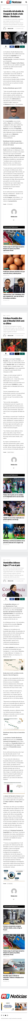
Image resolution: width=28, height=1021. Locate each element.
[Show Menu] (1, 2)
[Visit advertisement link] (14, 1006)
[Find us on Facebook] (1, 1015)
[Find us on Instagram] (7, 1015)
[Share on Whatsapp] (22, 47)
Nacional (8, 8)
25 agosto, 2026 (6, 498)
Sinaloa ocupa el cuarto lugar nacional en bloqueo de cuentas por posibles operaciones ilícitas (13, 248)
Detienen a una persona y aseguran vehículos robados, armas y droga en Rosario (12, 927)
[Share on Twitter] (17, 47)
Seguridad (6, 923)
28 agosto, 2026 (6, 252)
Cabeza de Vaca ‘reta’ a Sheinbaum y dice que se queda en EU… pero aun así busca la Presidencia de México (13, 296)
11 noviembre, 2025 (19, 28)
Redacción (10, 28)
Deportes (8, 315)
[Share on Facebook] (11, 47)
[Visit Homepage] (14, 2)
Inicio (4, 8)
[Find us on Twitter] (3, 1015)
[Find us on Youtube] (5, 1015)
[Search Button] (26, 2)
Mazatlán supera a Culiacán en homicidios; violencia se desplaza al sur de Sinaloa (13, 977)
